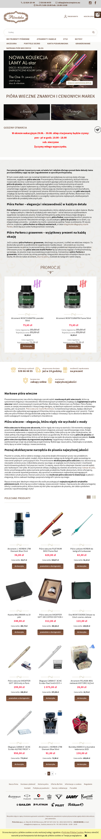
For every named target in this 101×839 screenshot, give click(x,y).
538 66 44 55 (46, 2)
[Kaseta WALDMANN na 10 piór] (19, 591)
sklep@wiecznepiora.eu (69, 2)
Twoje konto (72, 16)
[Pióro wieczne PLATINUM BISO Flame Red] (50, 525)
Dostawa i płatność (28, 784)
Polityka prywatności (41, 788)
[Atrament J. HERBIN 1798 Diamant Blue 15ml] (19, 525)
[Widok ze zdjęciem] (88, 497)
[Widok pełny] (94, 497)
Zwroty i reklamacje (59, 788)
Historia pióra (43, 784)
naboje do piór (88, 467)
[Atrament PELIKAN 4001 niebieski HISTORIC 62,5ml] (81, 657)
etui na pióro (43, 256)
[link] (50, 69)
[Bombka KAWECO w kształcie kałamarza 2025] (81, 723)
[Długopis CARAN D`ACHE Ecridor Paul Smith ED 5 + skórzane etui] (50, 657)
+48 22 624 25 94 (64, 822)
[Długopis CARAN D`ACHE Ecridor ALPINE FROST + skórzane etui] (19, 723)
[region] (50, 69)
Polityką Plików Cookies (73, 832)
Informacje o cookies (73, 784)
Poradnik (73, 788)
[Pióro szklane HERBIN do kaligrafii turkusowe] (81, 525)
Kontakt (27, 788)
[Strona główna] (16, 17)
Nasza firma (13, 784)
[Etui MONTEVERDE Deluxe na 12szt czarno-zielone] (81, 591)
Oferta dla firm (56, 784)
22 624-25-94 (29, 2)
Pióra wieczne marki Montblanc (40, 408)
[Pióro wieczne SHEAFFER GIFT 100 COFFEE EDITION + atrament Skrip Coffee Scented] (50, 591)
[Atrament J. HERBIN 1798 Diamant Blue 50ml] (50, 723)
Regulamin (88, 784)
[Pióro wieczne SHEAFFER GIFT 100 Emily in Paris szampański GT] (19, 657)
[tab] (39, 86)
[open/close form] (97, 129)
